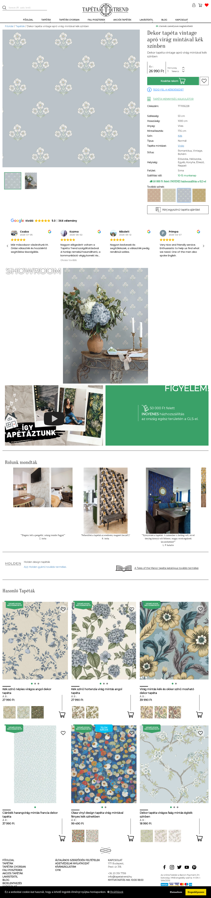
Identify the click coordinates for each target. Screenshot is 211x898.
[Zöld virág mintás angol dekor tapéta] (78, 712)
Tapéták (20, 26)
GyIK (58, 870)
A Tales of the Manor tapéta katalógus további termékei (167, 568)
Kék (180, 135)
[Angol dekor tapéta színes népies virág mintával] (9, 712)
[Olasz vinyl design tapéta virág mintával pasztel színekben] (92, 836)
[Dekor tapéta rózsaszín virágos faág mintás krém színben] (175, 836)
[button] (203, 245)
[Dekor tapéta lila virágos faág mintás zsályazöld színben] (147, 836)
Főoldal (9, 26)
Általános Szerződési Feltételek (77, 860)
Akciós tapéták (12, 873)
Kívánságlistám (65, 866)
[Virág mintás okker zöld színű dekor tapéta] (92, 712)
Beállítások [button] (116, 892)
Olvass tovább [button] (68, 260)
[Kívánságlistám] (207, 5)
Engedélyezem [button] (196, 892)
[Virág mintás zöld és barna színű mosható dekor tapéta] (175, 712)
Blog (5, 879)
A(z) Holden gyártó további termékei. (45, 566)
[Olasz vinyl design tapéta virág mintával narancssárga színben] (78, 836)
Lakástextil (10, 876)
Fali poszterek (12, 870)
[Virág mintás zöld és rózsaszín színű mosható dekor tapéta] (161, 712)
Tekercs (175, 71)
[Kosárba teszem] (62, 714)
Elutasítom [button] (176, 892)
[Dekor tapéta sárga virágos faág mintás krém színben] (161, 836)
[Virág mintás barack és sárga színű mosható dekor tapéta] (147, 712)
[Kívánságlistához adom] (204, 81)
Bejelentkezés (12, 883)
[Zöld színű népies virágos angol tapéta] (37, 712)
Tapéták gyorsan (14, 866)
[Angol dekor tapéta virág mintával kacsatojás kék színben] (23, 712)
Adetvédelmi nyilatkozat (72, 863)
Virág (181, 145)
